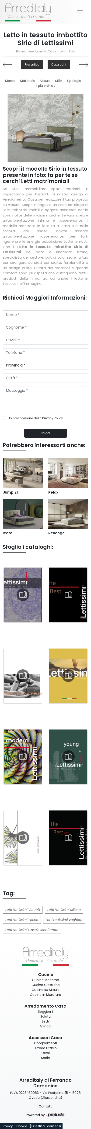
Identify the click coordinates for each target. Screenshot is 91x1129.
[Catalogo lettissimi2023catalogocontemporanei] (23, 838)
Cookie (21, 1126)
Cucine (45, 974)
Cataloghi (58, 64)
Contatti (45, 1106)
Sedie (45, 1058)
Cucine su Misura (46, 989)
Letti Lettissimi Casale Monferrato (31, 929)
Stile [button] (58, 80)
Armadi (45, 1026)
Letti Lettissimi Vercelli (22, 909)
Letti (62, 51)
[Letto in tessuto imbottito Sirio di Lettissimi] (45, 128)
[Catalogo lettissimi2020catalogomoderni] (23, 757)
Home (20, 51)
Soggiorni (45, 1011)
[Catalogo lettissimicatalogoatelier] (23, 676)
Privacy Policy (52, 418)
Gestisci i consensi (47, 1126)
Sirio (72, 51)
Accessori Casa (45, 1038)
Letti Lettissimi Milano (64, 909)
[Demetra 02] (7, 64)
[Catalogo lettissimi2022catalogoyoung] (68, 757)
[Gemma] (83, 64)
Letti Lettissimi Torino (21, 919)
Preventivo (32, 64)
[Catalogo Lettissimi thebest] (68, 595)
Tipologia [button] (73, 80)
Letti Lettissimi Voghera (64, 919)
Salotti (45, 1016)
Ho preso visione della (35, 418)
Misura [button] (45, 80)
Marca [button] (10, 80)
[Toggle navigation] (80, 12)
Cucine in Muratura (45, 994)
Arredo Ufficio (46, 1048)
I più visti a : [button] (45, 85)
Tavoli (45, 1053)
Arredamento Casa (42, 51)
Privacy (7, 1126)
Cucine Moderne (45, 980)
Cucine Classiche (46, 984)
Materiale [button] (27, 80)
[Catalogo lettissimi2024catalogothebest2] (68, 838)
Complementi (45, 1043)
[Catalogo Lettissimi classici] (23, 595)
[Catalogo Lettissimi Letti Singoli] (68, 676)
